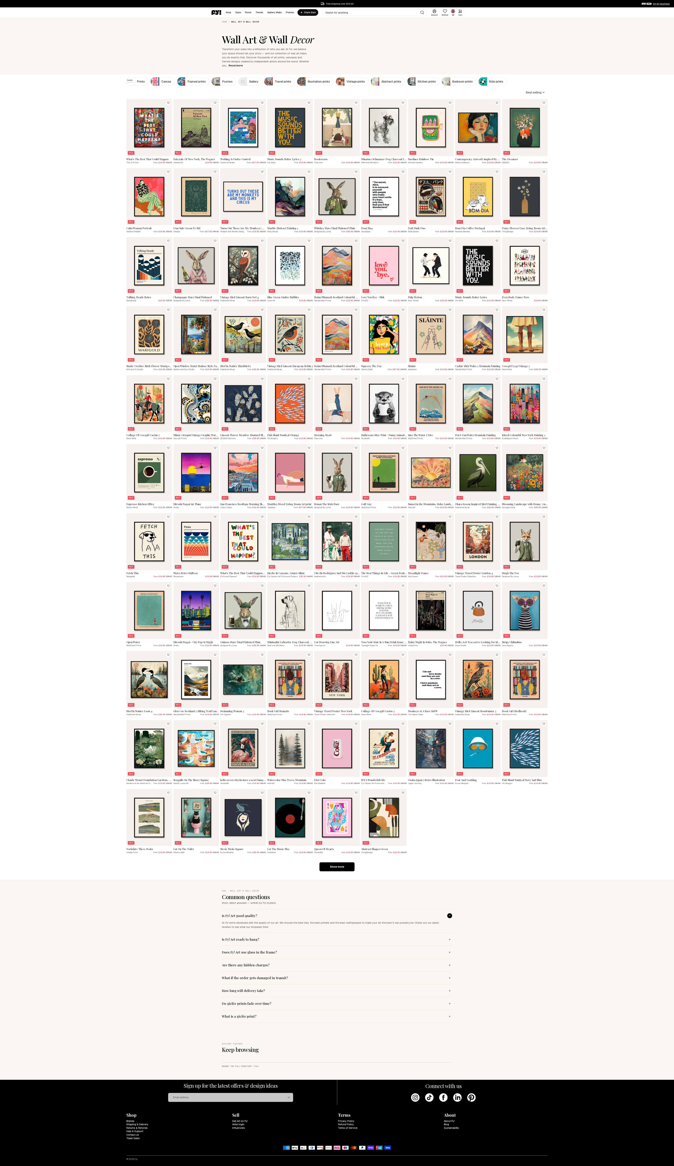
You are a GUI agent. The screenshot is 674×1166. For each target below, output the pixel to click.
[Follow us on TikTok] (429, 1097)
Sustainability (451, 1127)
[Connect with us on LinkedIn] (457, 1097)
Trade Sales (133, 1138)
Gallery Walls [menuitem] (274, 12)
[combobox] (374, 12)
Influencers (238, 1127)
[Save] (168, 102)
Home (224, 22)
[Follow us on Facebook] (443, 1097)
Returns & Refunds (137, 1127)
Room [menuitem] (248, 12)
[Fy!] (216, 12)
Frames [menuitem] (290, 12)
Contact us (132, 1134)
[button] (535, 92)
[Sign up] (288, 1097)
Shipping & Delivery (137, 1124)
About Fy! (449, 1121)
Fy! (136, 1159)
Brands (130, 1121)
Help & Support (134, 1131)
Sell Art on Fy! (240, 1121)
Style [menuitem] (238, 12)
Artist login (238, 1124)
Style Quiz (310, 12)
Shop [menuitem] (228, 12)
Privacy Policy (346, 1121)
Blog (446, 1124)
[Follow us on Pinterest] (471, 1097)
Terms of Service (347, 1127)
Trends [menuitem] (259, 12)
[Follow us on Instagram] (415, 1097)
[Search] (422, 12)
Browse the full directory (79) (240, 1066)
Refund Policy (346, 1124)
